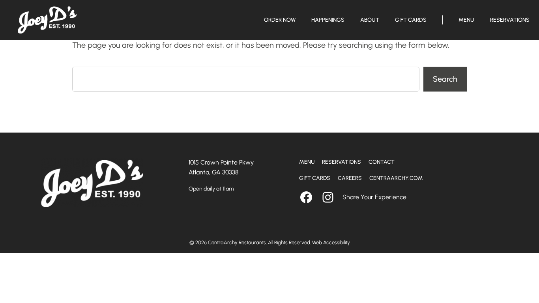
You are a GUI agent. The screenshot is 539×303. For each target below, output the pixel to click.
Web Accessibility (331, 242)
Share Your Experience (374, 197)
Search (445, 79)
